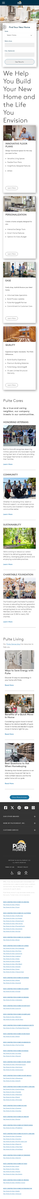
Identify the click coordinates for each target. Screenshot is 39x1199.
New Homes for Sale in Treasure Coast (13, 972)
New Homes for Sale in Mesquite (12, 1056)
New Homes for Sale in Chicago (11, 991)
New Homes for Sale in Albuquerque (13, 1078)
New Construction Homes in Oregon (16, 1116)
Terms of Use (9, 867)
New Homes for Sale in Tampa (11, 969)
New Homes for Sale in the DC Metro (13, 1019)
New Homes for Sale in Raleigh (11, 1097)
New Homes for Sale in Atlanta (11, 980)
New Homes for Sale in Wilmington (12, 1099)
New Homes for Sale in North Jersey (12, 1067)
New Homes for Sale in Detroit (11, 1036)
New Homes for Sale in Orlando (11, 961)
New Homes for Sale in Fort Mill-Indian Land (15, 1141)
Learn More (12, 188)
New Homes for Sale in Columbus (12, 1111)
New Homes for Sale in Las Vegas (12, 1053)
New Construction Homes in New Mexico (17, 1075)
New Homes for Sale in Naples (11, 959)
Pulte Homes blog (13, 644)
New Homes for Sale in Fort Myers (12, 951)
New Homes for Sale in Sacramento (12, 928)
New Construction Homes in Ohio (15, 1105)
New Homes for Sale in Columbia (12, 1139)
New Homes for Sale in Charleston (12, 1136)
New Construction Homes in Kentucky (16, 1005)
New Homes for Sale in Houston (11, 1171)
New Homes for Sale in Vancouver (12, 1193)
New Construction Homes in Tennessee (16, 1155)
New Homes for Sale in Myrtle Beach (13, 1149)
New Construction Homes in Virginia (16, 1180)
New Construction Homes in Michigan (16, 1034)
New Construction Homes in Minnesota (17, 1042)
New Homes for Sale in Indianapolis (12, 1000)
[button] (4, 27)
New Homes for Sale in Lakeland (12, 956)
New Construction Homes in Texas (15, 1163)
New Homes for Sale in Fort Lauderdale (13, 948)
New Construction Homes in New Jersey (17, 1062)
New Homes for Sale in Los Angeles (12, 918)
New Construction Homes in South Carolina (19, 1133)
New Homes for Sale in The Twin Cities (13, 1045)
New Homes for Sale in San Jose (11, 931)
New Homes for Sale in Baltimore (12, 1017)
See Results (19, 62)
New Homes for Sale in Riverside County (14, 926)
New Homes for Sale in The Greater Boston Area (16, 1028)
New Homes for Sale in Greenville (12, 1144)
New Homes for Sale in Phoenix (11, 904)
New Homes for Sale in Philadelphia (12, 1128)
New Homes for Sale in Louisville (12, 1008)
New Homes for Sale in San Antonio (12, 1174)
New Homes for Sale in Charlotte (12, 1092)
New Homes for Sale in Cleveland (12, 1108)
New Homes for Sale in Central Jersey (13, 1069)
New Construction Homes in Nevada (15, 1051)
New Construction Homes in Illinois (15, 989)
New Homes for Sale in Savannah (12, 983)
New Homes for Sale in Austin (11, 1166)
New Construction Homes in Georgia (16, 977)
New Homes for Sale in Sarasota (11, 966)
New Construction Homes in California (17, 913)
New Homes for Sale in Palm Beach (12, 964)
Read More (9, 685)
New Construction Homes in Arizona (16, 902)
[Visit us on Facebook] (5, 808)
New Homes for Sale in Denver (11, 940)
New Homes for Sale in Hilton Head (12, 1146)
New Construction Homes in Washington (17, 1188)
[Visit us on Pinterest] (19, 808)
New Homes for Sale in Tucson (11, 907)
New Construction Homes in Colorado (17, 937)
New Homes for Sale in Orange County (13, 921)
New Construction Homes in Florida (16, 945)
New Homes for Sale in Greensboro (12, 1094)
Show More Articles (19, 797)
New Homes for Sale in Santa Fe (11, 1081)
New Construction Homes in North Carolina (19, 1086)
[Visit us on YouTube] (26, 808)
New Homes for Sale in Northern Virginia (14, 1182)
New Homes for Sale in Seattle (11, 1191)
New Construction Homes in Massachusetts (18, 1025)
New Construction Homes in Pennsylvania (18, 1125)
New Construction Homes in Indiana (16, 997)
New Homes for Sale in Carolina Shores (13, 1089)
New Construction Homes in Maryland (16, 1014)
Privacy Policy (23, 867)
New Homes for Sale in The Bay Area (13, 915)
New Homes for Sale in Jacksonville (12, 953)
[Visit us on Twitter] (12, 808)
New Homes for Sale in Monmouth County (14, 1064)
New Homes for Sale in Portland (11, 1119)
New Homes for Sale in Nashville (12, 1158)
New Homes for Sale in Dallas (11, 1169)
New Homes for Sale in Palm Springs (13, 923)
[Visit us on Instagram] (33, 808)
